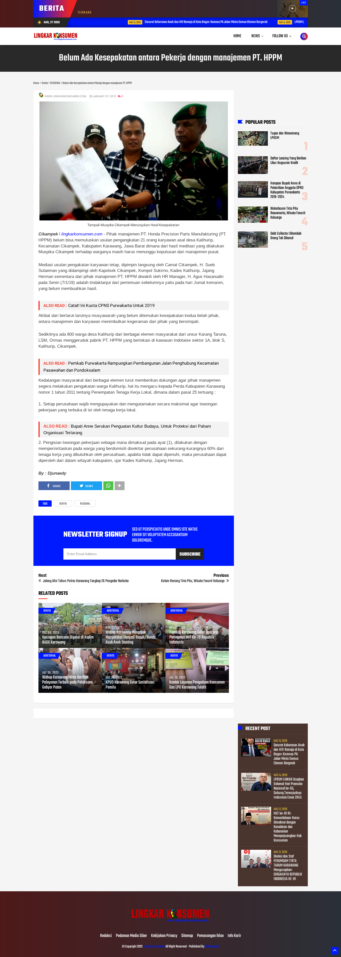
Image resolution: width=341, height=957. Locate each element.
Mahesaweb (211, 947)
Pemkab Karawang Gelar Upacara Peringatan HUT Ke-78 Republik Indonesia (193, 637)
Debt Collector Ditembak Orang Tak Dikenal (285, 235)
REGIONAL (85, 503)
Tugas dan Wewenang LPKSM (284, 135)
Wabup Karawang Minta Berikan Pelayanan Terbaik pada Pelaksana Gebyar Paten (67, 682)
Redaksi (106, 936)
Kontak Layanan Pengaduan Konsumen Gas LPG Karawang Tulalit (197, 685)
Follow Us (280, 36)
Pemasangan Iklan (210, 936)
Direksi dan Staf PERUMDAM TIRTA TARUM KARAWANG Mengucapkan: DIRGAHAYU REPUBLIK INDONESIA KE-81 (288, 867)
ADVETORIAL (113, 610)
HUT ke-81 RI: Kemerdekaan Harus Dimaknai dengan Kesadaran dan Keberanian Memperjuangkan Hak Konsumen (288, 827)
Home (237, 36)
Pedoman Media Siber (131, 936)
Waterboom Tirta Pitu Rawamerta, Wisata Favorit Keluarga (287, 213)
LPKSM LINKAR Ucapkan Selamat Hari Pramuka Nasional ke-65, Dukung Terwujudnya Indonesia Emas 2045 (289, 788)
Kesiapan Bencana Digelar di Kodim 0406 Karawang (68, 640)
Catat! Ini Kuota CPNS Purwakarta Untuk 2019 (111, 305)
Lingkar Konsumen (154, 947)
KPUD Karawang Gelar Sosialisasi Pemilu (130, 685)
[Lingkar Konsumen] (170, 925)
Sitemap (187, 936)
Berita (63, 503)
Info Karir (234, 936)
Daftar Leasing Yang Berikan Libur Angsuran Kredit (288, 160)
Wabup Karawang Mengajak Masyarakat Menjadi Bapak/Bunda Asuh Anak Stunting (131, 637)
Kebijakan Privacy (164, 936)
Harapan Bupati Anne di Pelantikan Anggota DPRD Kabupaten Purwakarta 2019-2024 (286, 190)
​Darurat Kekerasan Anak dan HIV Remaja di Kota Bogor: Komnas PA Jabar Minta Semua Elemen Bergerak (182, 22)
